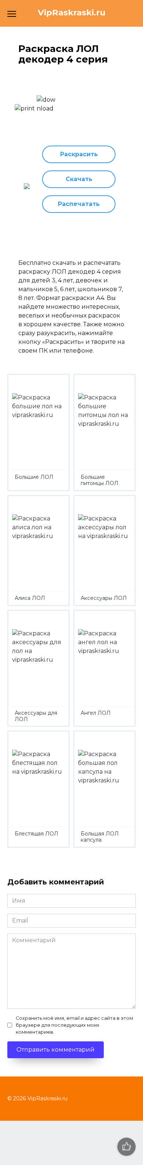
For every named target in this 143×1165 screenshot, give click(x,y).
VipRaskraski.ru (72, 12)
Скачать (79, 179)
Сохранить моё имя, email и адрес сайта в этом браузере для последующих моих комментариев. (74, 1025)
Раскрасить (79, 154)
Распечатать (79, 203)
